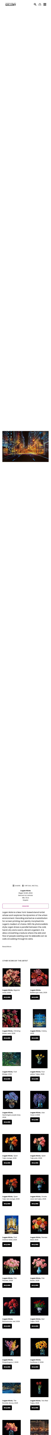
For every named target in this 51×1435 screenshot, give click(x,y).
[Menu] (44, 4)
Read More (6, 946)
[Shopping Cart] (40, 4)
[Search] (35, 4)
